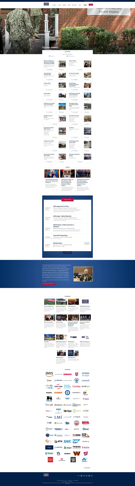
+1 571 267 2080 (49, 112)
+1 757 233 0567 (75, 150)
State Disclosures (75, 480)
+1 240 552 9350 (75, 99)
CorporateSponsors (85, 5)
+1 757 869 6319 (75, 124)
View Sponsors (87, 467)
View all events (67, 252)
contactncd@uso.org (71, 56)
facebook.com (52, 56)
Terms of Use (70, 480)
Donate (90, 4)
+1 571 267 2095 (49, 89)
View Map (62, 70)
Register (86, 243)
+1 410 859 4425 (49, 69)
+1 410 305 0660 (75, 79)
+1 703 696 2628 (49, 79)
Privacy (66, 480)
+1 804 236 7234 (49, 161)
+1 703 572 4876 (75, 112)
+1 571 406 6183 (49, 99)
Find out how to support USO (48, 283)
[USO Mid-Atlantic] (46, 2)
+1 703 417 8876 (75, 89)
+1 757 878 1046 (75, 137)
